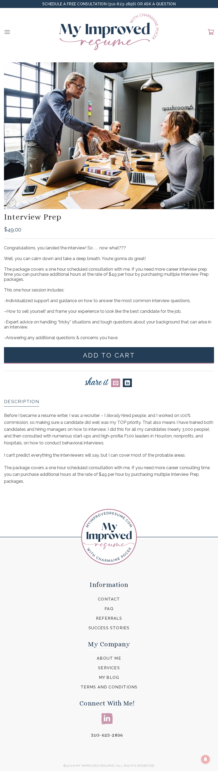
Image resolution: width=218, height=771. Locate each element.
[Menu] (7, 31)
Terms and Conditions (109, 687)
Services (109, 668)
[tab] (21, 401)
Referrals (109, 618)
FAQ (109, 608)
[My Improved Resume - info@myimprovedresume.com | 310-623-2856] (109, 31)
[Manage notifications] (205, 759)
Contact (109, 599)
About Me (109, 658)
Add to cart (109, 355)
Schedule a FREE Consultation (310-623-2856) (89, 4)
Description (21, 401)
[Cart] (211, 32)
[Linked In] (107, 718)
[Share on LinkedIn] (127, 383)
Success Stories (109, 628)
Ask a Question (160, 4)
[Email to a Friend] (115, 383)
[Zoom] (11, 202)
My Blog (109, 677)
